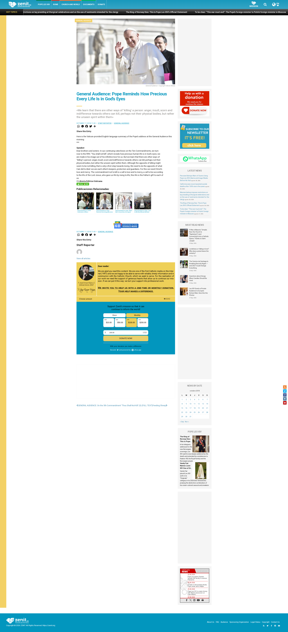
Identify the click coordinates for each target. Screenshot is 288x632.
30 (186, 417)
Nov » (187, 422)
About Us (210, 622)
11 (195, 404)
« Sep (182, 422)
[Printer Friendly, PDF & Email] (82, 184)
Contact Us (275, 622)
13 (203, 404)
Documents (88, 4)
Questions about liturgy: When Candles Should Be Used (198, 278)
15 (182, 408)
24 (190, 412)
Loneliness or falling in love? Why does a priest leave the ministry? (199, 251)
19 (199, 408)
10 (190, 404)
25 (195, 412)
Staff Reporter (105, 123)
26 (199, 412)
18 (195, 408)
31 (190, 417)
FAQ (217, 622)
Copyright (265, 622)
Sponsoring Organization (239, 622)
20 (203, 408)
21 (207, 408)
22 (182, 412)
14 (207, 404)
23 (186, 412)
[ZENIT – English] (22, 4)
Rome (55, 4)
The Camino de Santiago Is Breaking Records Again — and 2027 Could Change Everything (198, 264)
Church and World (71, 4)
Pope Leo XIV (44, 4)
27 (203, 412)
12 (199, 404)
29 (182, 417)
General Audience (83, 21)
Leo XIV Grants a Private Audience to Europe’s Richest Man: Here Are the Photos (198, 292)
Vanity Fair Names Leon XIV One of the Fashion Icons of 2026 (186, 468)
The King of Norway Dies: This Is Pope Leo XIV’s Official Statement (99, 12)
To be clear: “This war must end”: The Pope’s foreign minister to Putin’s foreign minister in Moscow (183, 12)
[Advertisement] (126, 383)
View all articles (83, 258)
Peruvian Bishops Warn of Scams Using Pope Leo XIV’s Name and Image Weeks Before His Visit (194, 178)
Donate (101, 4)
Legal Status (255, 622)
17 (190, 408)
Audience (224, 622)
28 (207, 412)
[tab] (187, 571)
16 (186, 408)
